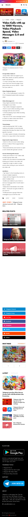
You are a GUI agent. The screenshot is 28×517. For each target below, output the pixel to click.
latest (7, 19)
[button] (3, 1)
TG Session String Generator (11, 474)
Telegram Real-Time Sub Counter (12, 470)
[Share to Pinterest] (14, 47)
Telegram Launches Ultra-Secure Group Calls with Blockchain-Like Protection (14, 357)
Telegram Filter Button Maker (11, 472)
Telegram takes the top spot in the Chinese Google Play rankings (6, 13)
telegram (18, 19)
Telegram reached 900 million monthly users (18, 416)
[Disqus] (14, 279)
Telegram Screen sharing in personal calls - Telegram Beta (12, 204)
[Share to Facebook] (4, 47)
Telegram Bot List (8, 468)
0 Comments (20, 43)
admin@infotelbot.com (9, 504)
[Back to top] (24, 513)
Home (3, 1)
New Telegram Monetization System (19, 423)
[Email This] (18, 47)
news (12, 19)
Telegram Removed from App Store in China (21, 13)
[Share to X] (9, 47)
